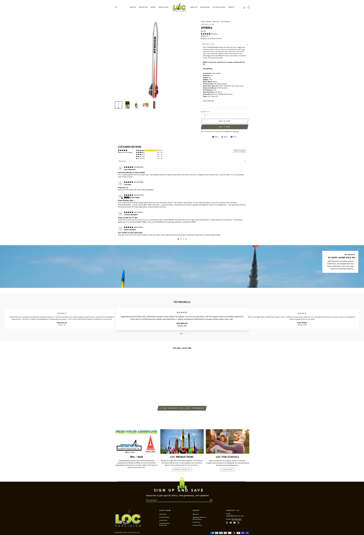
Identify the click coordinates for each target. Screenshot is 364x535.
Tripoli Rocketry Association (129, 460)
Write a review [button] (239, 151)
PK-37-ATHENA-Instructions (223, 94)
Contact (231, 7)
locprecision (207, 24)
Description (208, 44)
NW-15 (218, 86)
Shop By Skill (163, 7)
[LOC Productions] (182, 441)
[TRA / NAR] (136, 441)
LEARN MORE (227, 469)
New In (153, 7)
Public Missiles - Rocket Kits (164, 524)
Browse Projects (182, 469)
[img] (129, 167)
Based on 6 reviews (125, 152)
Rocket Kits (143, 7)
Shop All (133, 7)
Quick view (130, 381)
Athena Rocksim (208, 101)
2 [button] (180, 239)
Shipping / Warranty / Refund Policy (199, 518)
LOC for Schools (219, 7)
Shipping (204, 38)
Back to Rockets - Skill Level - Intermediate (183, 408)
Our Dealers (205, 7)
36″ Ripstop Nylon (220, 84)
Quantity (205, 112)
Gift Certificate (164, 517)
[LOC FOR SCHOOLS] (227, 441)
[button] (206, 34)
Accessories (163, 520)
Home (203, 21)
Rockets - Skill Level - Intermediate (217, 21)
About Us (193, 7)
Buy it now (224, 127)
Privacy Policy (197, 525)
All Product (163, 514)
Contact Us (196, 522)
